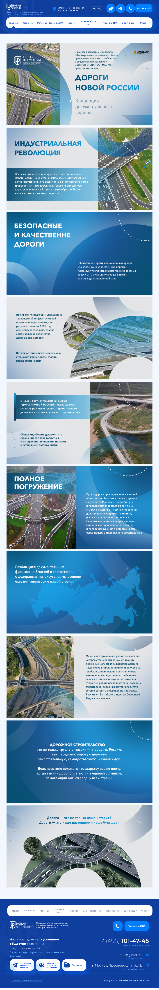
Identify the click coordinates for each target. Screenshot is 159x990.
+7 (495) (123, 940)
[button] (130, 8)
